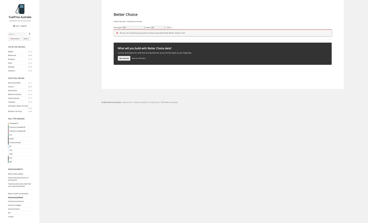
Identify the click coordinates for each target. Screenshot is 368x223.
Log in (17, 26)
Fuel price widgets (14, 205)
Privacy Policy (154, 102)
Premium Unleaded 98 (17, 131)
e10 (10, 135)
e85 (10, 162)
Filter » (169, 27)
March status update (15, 174)
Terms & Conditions (140, 102)
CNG (11, 154)
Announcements (15, 169)
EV (10, 146)
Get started (124, 58)
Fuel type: (118, 27)
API (9, 213)
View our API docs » (139, 58)
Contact (11, 217)
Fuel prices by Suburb (16, 201)
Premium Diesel (15, 142)
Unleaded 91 (13, 123)
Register (24, 26)
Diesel (11, 139)
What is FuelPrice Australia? (18, 194)
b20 (10, 158)
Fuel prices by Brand (15, 197)
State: (148, 27)
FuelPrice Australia (20, 17)
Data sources (127, 102)
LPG (10, 150)
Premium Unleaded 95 (17, 127)
